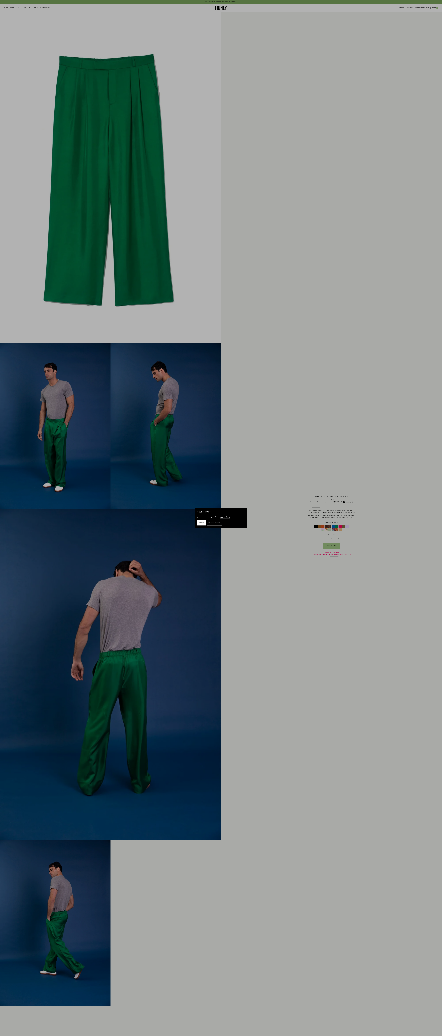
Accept (201, 523)
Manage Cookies (214, 523)
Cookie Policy (225, 518)
